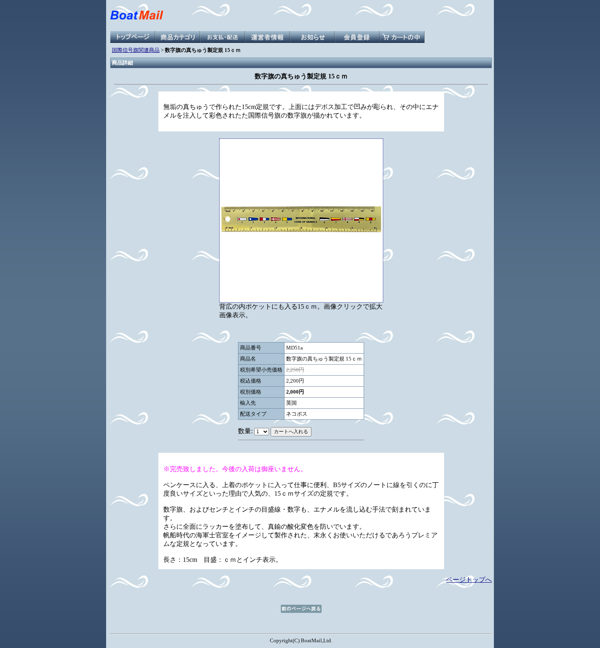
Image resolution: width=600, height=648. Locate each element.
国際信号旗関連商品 (136, 50)
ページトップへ (469, 579)
